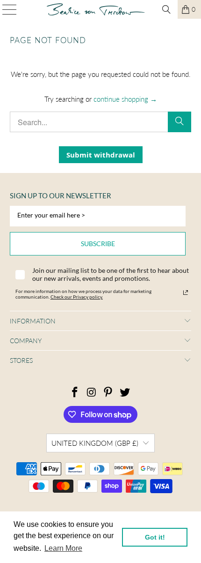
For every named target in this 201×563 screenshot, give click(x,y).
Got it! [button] (155, 537)
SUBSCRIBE (98, 244)
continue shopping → (125, 99)
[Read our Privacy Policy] (185, 292)
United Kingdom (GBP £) (94, 443)
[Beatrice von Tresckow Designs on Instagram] (92, 392)
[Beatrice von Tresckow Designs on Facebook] (75, 392)
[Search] (166, 9)
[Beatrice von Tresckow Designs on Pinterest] (108, 392)
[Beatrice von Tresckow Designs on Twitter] (125, 392)
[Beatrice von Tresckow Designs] (96, 9)
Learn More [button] (63, 548)
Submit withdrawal (100, 154)
